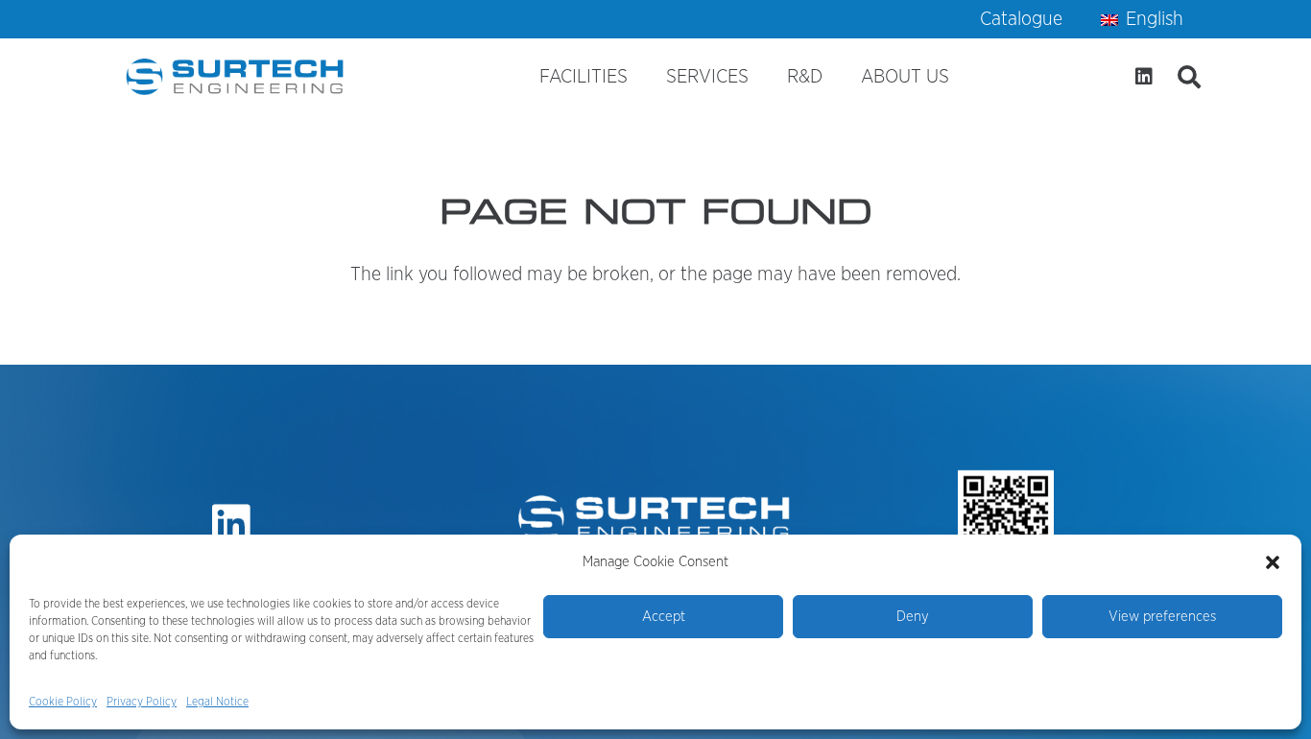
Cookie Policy (63, 701)
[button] (1272, 562)
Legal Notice (217, 701)
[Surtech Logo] (236, 76)
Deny (912, 616)
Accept (663, 616)
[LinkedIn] (1144, 77)
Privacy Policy (142, 701)
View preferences (1162, 616)
